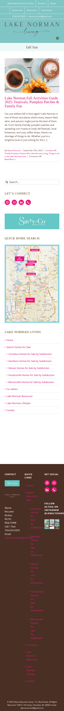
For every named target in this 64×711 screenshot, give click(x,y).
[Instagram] (7, 202)
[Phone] (28, 202)
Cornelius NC (51, 150)
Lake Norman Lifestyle (18, 403)
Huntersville (24, 153)
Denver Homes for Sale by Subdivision (28, 368)
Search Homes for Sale (19, 347)
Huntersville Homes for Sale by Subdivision (31, 375)
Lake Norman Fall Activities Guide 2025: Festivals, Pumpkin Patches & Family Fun (32, 102)
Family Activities (11, 153)
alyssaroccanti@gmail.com (40, 16)
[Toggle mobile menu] (57, 38)
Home (10, 340)
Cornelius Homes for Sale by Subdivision (30, 353)
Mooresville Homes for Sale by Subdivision (31, 382)
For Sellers (12, 389)
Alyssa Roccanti (14, 150)
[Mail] (14, 202)
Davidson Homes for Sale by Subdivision (30, 361)
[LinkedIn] (21, 202)
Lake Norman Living (39, 153)
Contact (11, 410)
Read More (9, 159)
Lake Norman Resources (19, 396)
